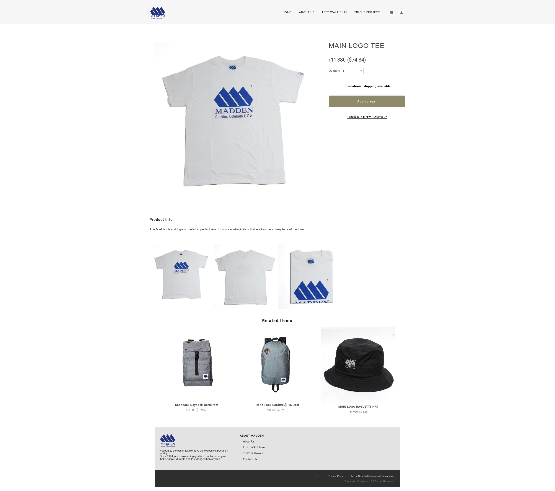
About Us (307, 12)
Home (287, 12)
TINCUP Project (367, 12)
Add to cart (367, 101)
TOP (318, 476)
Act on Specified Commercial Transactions (373, 476)
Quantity (334, 70)
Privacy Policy (335, 476)
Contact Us (250, 459)
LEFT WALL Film (334, 12)
